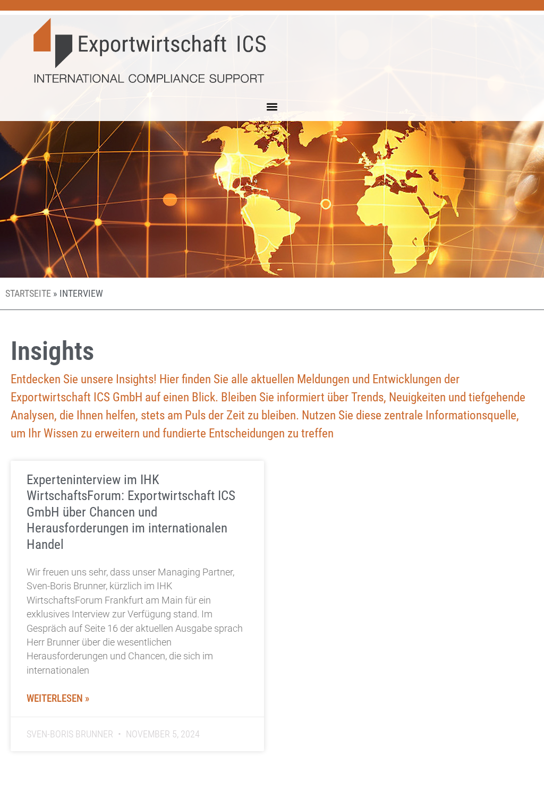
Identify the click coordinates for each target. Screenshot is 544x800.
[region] (138, 723)
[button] (272, 107)
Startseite (28, 293)
